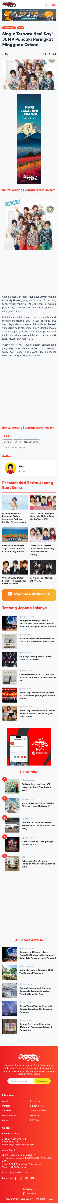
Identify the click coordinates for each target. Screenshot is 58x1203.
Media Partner (9, 1115)
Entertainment (9, 28)
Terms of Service (38, 1110)
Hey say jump (31, 441)
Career (5, 1120)
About (5, 1101)
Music (21, 28)
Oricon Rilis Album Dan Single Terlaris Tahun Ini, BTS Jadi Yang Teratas (14, 549)
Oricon (17, 441)
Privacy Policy (37, 1105)
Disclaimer (35, 1115)
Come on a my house (14, 447)
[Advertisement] (29, 390)
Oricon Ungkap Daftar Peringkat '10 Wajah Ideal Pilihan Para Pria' (14, 581)
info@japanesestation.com (21, 1144)
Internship (35, 1101)
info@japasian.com (17, 1172)
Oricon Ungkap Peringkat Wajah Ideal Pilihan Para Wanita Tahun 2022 (42, 516)
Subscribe (42, 1081)
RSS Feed (35, 1120)
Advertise (6, 1110)
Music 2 (7, 441)
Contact (6, 1105)
